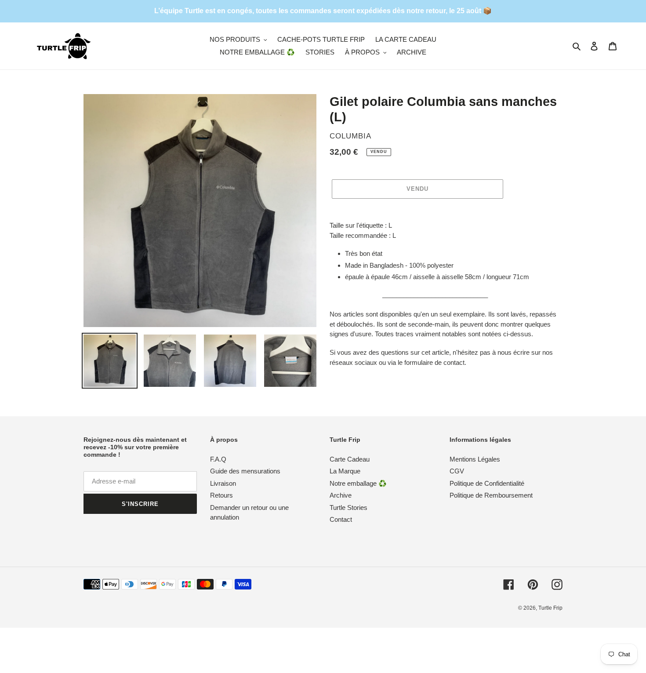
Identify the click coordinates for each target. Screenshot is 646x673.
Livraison (223, 483)
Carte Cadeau (350, 459)
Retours (221, 495)
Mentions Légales (475, 459)
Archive (341, 495)
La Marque (345, 471)
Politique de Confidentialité (487, 483)
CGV (457, 471)
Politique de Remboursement (491, 495)
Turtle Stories (348, 507)
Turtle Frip (550, 608)
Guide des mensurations (245, 471)
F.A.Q (218, 459)
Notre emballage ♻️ (358, 483)
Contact (341, 519)
